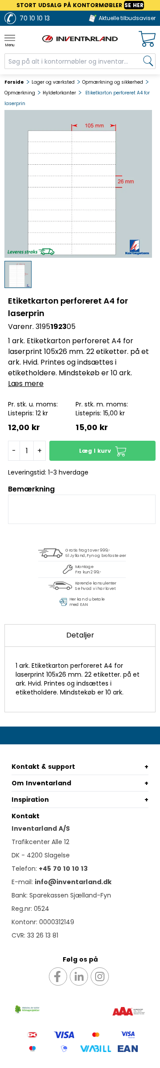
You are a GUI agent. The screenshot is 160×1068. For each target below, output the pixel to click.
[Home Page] (80, 38)
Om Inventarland (41, 783)
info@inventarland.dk (73, 881)
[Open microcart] (147, 39)
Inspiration (30, 799)
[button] (102, 451)
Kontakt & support (43, 766)
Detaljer (80, 635)
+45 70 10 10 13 (63, 868)
